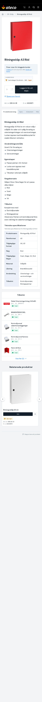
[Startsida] (3, 14)
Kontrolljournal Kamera (19, 337)
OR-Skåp (10, 14)
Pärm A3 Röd (16, 348)
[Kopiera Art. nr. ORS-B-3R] (18, 103)
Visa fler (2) (19, 359)
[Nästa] (39, 399)
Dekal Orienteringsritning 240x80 (23, 301)
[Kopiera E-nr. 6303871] (35, 103)
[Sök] (34, 7)
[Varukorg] (24, 7)
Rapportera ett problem (32, 434)
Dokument (29, 112)
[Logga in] (29, 7)
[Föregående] (2, 399)
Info (18, 414)
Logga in (9, 70)
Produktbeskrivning (9, 112)
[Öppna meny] (38, 7)
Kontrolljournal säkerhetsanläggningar (19, 324)
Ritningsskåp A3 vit (10, 410)
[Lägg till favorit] (35, 414)
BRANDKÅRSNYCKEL (18, 312)
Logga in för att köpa (26, 89)
